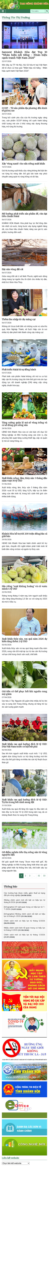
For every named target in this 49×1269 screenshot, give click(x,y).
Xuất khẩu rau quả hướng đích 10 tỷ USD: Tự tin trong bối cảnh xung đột (24, 801)
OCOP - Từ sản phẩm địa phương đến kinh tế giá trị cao (24, 109)
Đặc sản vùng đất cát (12, 269)
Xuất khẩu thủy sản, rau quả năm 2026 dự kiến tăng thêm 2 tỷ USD (24, 640)
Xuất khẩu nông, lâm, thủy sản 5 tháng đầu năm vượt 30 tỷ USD (24, 479)
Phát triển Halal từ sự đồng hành (19, 369)
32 (39, 876)
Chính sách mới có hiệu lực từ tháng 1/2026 (24, 935)
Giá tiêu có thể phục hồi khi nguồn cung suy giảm (24, 692)
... (34, 876)
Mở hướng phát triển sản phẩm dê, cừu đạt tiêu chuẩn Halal (24, 215)
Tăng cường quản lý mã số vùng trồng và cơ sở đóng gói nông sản (24, 424)
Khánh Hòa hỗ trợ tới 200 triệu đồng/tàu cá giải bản (24, 535)
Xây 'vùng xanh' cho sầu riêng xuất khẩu (23, 163)
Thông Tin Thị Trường (16, 17)
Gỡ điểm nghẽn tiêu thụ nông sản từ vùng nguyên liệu (24, 853)
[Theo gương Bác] (24, 975)
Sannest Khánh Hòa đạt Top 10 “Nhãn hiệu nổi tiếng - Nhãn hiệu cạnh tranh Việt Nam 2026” (24, 55)
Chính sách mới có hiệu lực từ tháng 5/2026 (24, 921)
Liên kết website (10, 1158)
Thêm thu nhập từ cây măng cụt (19, 319)
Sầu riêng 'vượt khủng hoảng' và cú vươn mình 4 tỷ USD (24, 587)
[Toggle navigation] (3, 11)
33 (44, 876)
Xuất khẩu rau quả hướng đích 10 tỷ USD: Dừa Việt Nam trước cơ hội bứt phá (24, 745)
